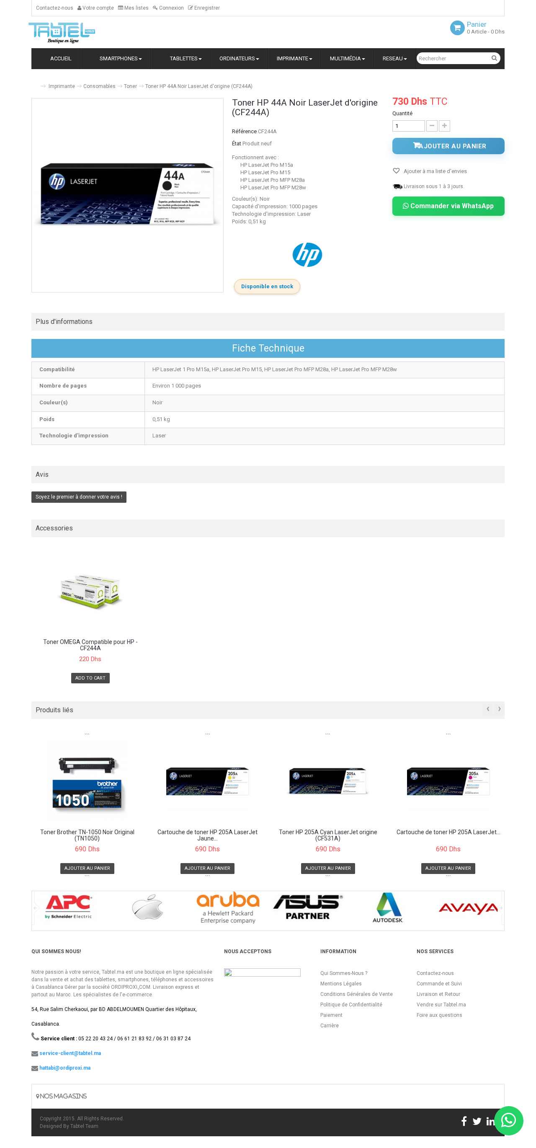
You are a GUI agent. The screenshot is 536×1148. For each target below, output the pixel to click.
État (236, 143)
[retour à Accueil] (35, 83)
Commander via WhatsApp (451, 206)
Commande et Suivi (439, 984)
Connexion (171, 8)
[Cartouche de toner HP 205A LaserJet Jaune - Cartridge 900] (207, 781)
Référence (244, 131)
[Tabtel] (73, 32)
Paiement (331, 1015)
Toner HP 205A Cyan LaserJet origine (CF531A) (328, 835)
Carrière (329, 1026)
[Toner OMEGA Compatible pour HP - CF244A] (90, 591)
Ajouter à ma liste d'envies (434, 171)
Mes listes (136, 8)
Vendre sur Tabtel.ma (441, 1005)
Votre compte (97, 8)
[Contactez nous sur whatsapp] (508, 1120)
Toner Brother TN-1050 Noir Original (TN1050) (87, 835)
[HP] (308, 254)
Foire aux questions (439, 1015)
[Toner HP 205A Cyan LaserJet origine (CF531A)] (328, 781)
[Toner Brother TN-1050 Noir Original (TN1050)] (87, 781)
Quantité (402, 113)
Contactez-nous (54, 8)
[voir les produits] (67, 910)
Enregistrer (206, 8)
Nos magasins (63, 1096)
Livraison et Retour (438, 994)
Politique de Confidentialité (351, 1005)
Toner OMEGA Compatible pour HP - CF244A (90, 645)
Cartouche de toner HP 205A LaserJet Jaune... (207, 835)
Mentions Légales (341, 984)
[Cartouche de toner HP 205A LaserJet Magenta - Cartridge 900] (448, 781)
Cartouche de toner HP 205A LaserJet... (448, 832)
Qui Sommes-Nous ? (343, 973)
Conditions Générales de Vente (356, 994)
